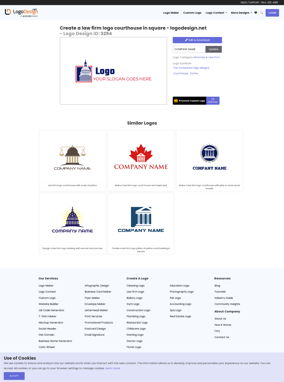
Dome (194, 73)
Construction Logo (138, 310)
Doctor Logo (134, 341)
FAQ (217, 331)
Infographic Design (97, 285)
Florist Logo (134, 347)
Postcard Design (95, 329)
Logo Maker (171, 13)
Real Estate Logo (180, 316)
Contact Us (221, 337)
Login (272, 13)
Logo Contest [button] (215, 13)
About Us (220, 319)
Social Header (47, 329)
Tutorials (220, 292)
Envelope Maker (95, 304)
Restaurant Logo (137, 322)
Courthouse (180, 73)
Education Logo (179, 285)
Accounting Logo (180, 304)
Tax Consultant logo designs (191, 68)
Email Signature (95, 335)
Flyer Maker (92, 298)
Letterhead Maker (96, 310)
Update (213, 49)
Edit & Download (199, 40)
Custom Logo (192, 13)
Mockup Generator (51, 322)
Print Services (93, 316)
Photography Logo (182, 292)
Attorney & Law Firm (206, 57)
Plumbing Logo (136, 316)
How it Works (222, 325)
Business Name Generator (55, 341)
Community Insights (227, 304)
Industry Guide (223, 298)
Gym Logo (133, 304)
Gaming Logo (135, 335)
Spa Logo (175, 310)
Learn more (112, 368)
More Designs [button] (240, 13)
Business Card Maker (98, 292)
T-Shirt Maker (48, 316)
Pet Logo (175, 298)
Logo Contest (47, 292)
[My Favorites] (256, 12)
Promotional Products (99, 322)
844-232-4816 (269, 2)
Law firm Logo (135, 292)
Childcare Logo (136, 329)
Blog (217, 285)
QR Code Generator (51, 310)
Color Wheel (47, 347)
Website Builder (49, 304)
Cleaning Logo (136, 285)
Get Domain (46, 335)
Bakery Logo (134, 298)
